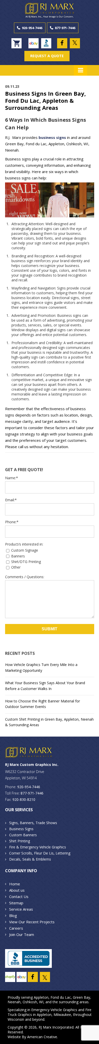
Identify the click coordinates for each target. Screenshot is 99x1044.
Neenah (14, 1001)
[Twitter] (75, 43)
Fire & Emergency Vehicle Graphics (37, 847)
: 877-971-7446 (31, 793)
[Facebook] (62, 43)
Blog (13, 915)
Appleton (41, 997)
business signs (52, 137)
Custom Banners (23, 834)
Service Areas (21, 909)
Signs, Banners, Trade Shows (33, 822)
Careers (16, 928)
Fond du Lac (61, 997)
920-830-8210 (23, 799)
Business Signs (21, 828)
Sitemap (16, 902)
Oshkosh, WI (33, 1001)
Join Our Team (21, 934)
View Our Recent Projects (32, 921)
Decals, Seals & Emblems (30, 859)
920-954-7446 (32, 28)
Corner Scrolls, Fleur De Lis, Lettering (39, 853)
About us (17, 890)
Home (14, 883)
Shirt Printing (19, 841)
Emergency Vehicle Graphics (54, 1009)
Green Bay (81, 997)
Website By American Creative (32, 1036)
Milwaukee (62, 1014)
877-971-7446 (65, 28)
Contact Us (18, 896)
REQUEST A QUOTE (47, 55)
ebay (33, 43)
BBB (46, 43)
